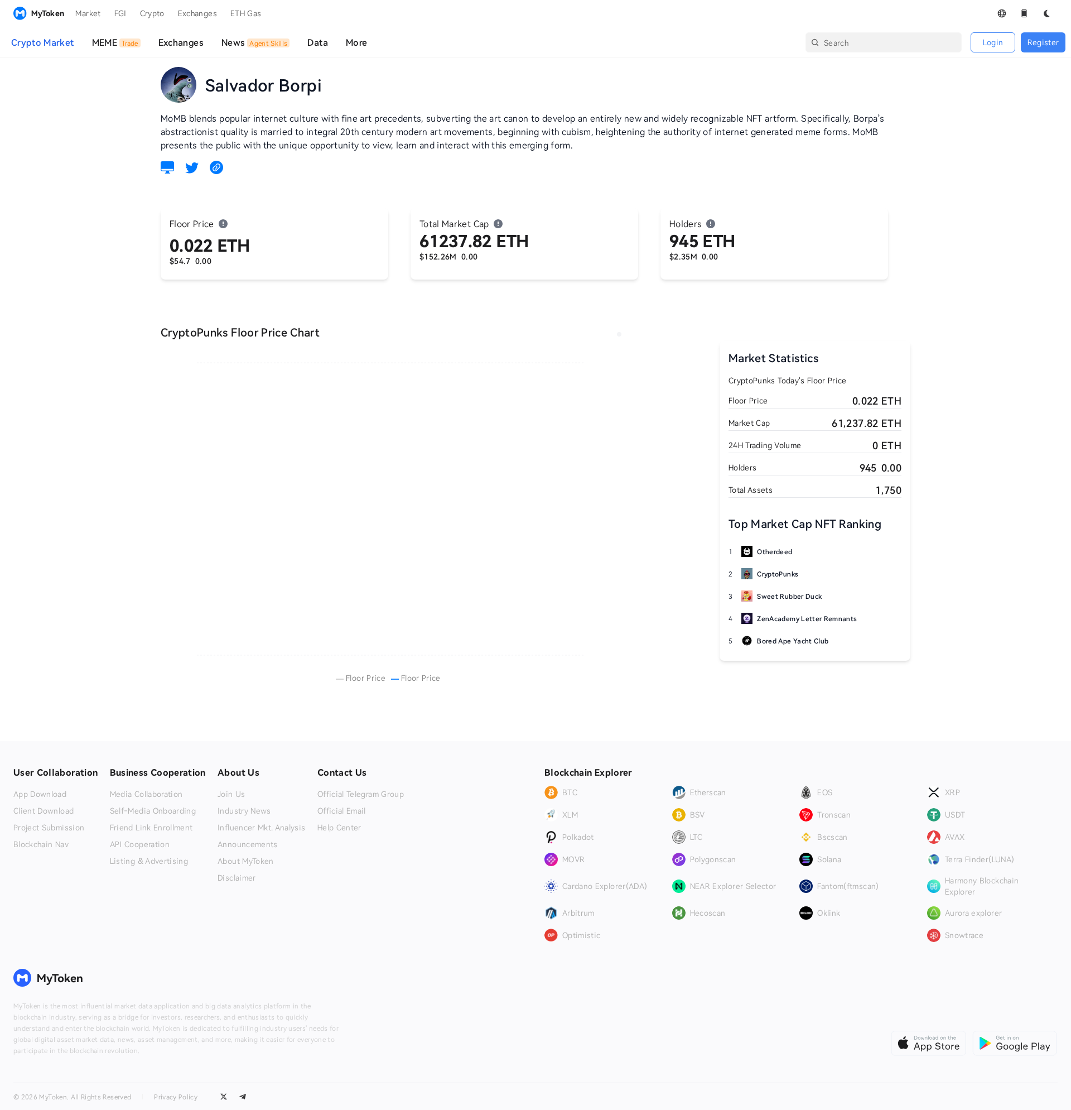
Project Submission (48, 828)
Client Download (43, 811)
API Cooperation (140, 844)
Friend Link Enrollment (151, 828)
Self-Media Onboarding (153, 811)
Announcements (248, 844)
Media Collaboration (146, 794)
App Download (39, 794)
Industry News (244, 811)
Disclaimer (237, 878)
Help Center (339, 828)
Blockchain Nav (41, 844)
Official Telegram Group (360, 794)
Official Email (341, 811)
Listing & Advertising (149, 861)
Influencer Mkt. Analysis (261, 828)
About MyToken (246, 861)
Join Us (231, 794)
